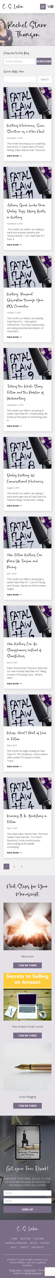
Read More (14, 155)
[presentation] (27, 103)
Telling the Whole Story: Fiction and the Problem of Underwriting (25, 392)
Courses (45, 1242)
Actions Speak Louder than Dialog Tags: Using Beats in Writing (26, 211)
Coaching (38, 1238)
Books (33, 1242)
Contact (24, 1247)
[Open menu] (43, 6)
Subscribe (44, 61)
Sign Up (27, 1209)
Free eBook (38, 1247)
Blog (14, 1247)
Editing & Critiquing (16, 1242)
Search (45, 79)
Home (14, 1238)
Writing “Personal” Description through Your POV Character (25, 300)
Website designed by (29, 1272)
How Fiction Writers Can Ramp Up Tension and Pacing (25, 561)
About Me (25, 1238)
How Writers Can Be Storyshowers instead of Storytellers (24, 650)
